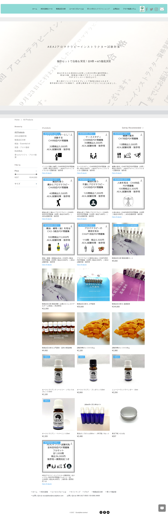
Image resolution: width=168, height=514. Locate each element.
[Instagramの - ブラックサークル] (101, 512)
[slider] (15, 174)
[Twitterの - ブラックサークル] (108, 512)
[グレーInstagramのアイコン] (156, 9)
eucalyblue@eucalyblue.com (53, 496)
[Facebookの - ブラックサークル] (104, 512)
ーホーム (34, 492)
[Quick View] (58, 284)
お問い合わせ (38, 496)
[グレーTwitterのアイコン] (151, 9)
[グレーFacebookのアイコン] (146, 9)
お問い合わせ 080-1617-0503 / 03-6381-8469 (83, 496)
